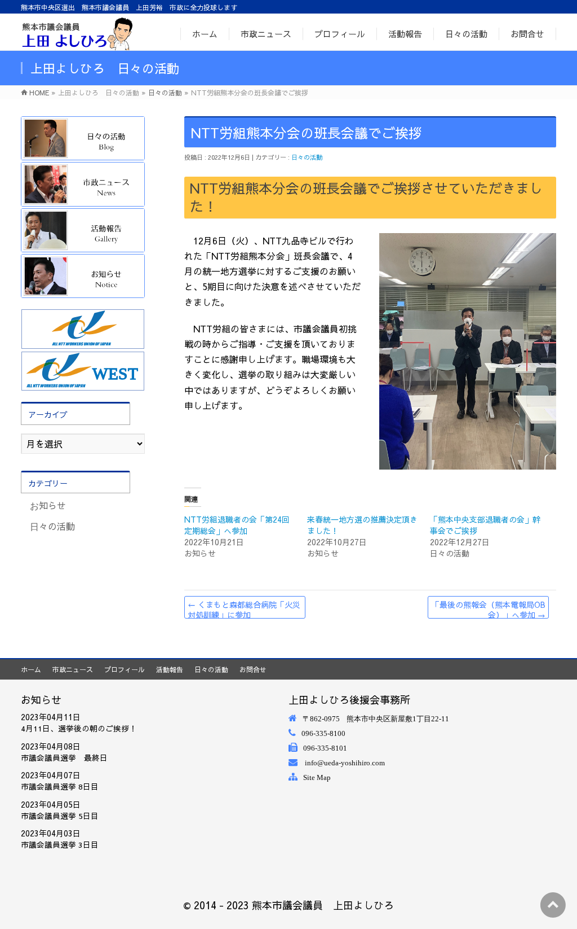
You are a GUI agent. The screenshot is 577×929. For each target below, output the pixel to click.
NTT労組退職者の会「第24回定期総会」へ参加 (237, 525)
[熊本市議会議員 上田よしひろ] (77, 33)
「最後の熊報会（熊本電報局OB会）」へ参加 (488, 609)
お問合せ (253, 669)
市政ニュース (72, 669)
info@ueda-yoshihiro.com (345, 762)
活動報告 (169, 669)
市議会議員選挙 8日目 (60, 786)
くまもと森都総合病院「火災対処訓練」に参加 (244, 609)
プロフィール (124, 669)
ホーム (31, 669)
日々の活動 (306, 157)
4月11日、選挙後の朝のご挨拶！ (79, 728)
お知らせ (48, 505)
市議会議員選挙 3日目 (60, 844)
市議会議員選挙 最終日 (64, 757)
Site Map (317, 777)
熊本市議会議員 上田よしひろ (323, 905)
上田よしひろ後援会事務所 (349, 700)
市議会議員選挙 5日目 (60, 815)
